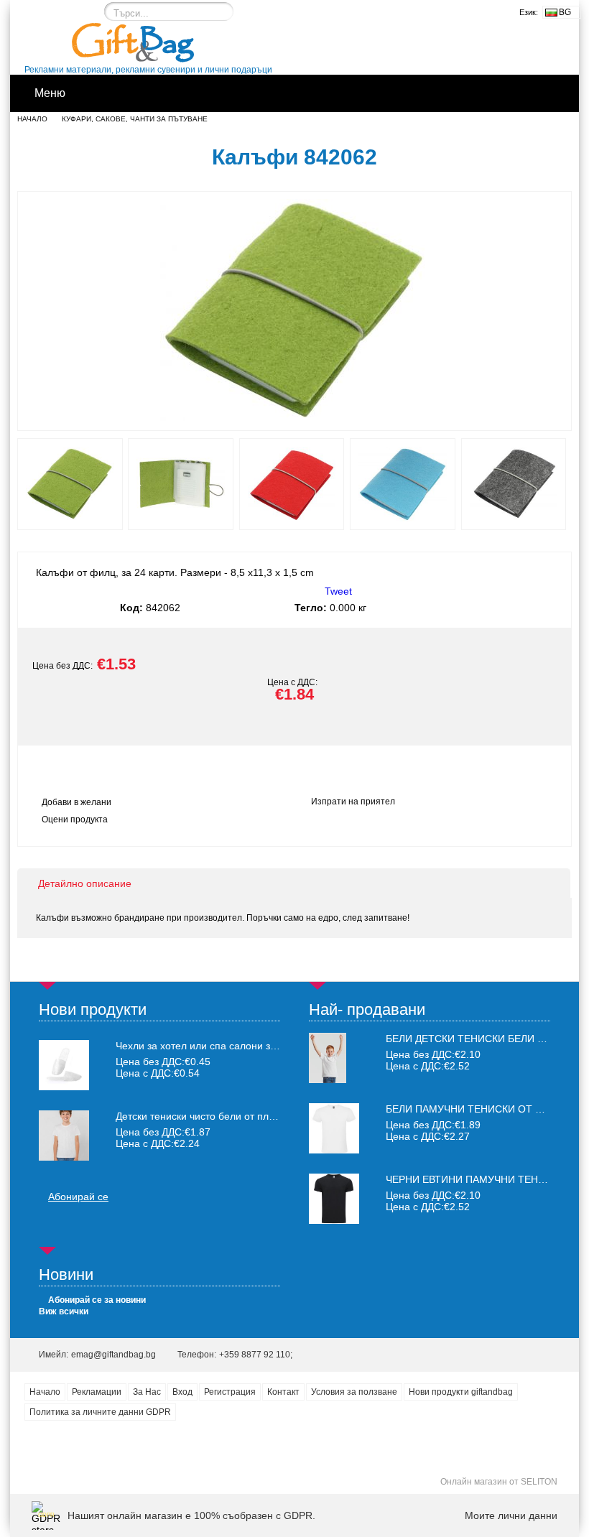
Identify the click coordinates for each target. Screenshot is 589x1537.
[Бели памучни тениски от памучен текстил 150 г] (334, 1150)
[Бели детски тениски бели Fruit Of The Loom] (327, 1079)
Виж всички (63, 1311)
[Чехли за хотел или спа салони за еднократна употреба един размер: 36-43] (64, 1065)
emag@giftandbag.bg (113, 1355)
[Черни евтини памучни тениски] (334, 1220)
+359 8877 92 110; (255, 1355)
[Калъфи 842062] (295, 417)
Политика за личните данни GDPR (100, 1412)
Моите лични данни (511, 1515)
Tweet (338, 591)
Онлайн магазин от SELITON (498, 1482)
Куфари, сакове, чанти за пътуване (135, 119)
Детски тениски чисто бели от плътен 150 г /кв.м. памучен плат (198, 1116)
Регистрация (230, 1392)
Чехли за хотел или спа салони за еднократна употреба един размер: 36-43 (198, 1045)
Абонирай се (78, 1196)
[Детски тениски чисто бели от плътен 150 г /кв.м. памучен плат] (64, 1135)
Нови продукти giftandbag (461, 1392)
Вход (182, 1392)
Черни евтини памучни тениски (475, 1179)
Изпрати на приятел (353, 802)
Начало (32, 119)
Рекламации (96, 1392)
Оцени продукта (75, 819)
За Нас (147, 1392)
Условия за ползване (354, 1392)
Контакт (283, 1392)
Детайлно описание (84, 883)
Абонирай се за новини (97, 1300)
